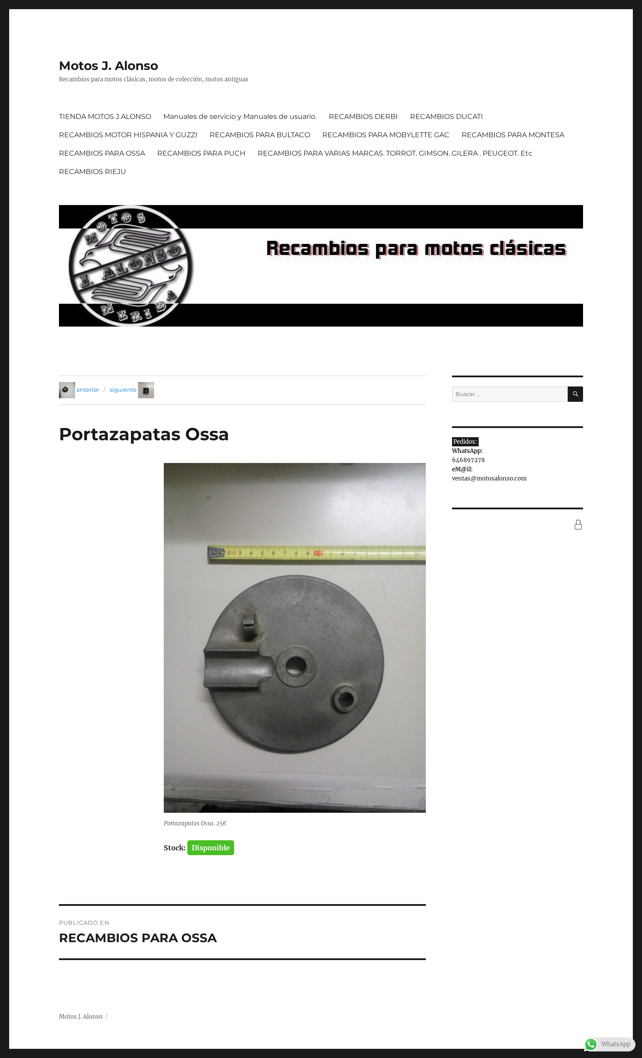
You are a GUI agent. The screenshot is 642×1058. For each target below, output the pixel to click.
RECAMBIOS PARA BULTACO (260, 135)
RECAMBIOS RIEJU (92, 171)
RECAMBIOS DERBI (363, 116)
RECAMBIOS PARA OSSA (102, 153)
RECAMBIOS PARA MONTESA (513, 135)
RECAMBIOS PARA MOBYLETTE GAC (385, 135)
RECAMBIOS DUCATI (446, 116)
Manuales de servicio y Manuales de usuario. (240, 116)
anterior (87, 389)
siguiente (123, 389)
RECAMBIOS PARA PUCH (201, 153)
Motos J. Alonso (108, 65)
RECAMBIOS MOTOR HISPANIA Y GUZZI (128, 135)
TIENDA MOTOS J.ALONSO (105, 116)
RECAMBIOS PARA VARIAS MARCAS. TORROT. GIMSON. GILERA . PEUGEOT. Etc (395, 153)
